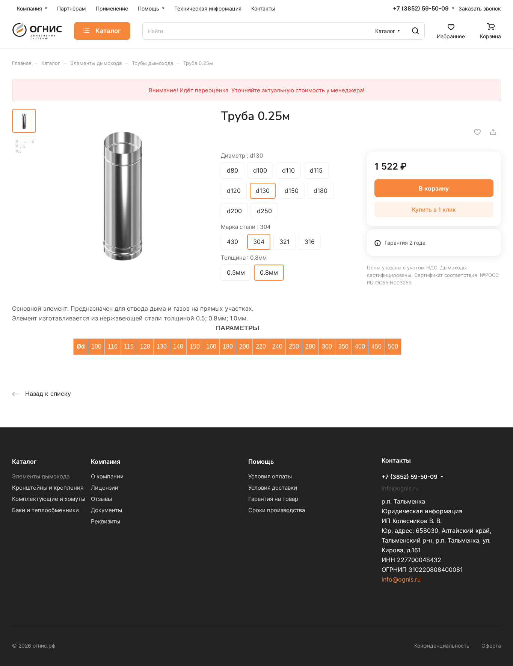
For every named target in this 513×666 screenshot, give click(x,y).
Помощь (261, 461)
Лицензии (104, 487)
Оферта (491, 645)
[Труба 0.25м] (123, 193)
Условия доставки (272, 487)
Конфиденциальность (441, 645)
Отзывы (101, 498)
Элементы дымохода (40, 476)
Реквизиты (105, 521)
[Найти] (415, 31)
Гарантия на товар (273, 498)
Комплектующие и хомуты (48, 498)
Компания (105, 461)
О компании (107, 476)
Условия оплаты (270, 476)
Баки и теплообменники (45, 510)
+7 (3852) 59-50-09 (421, 8)
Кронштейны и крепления (47, 487)
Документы (106, 510)
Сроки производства (276, 510)
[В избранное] (477, 132)
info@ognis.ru (401, 579)
